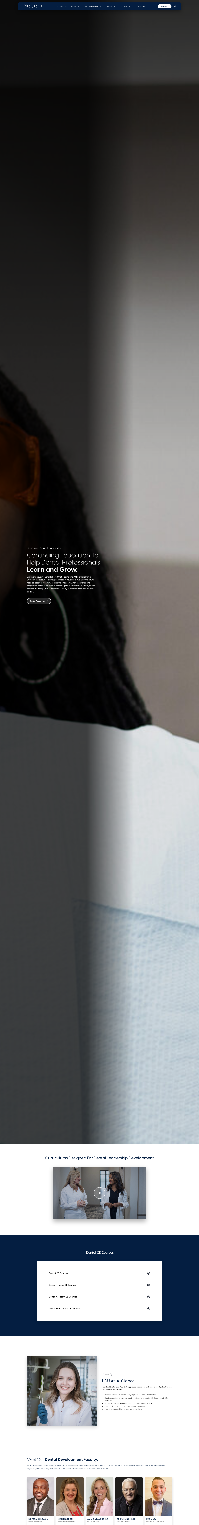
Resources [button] (125, 6)
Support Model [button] (91, 6)
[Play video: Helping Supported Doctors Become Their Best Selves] (99, 1193)
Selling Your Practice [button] (66, 6)
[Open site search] (175, 6)
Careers (141, 6)
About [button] (109, 6)
